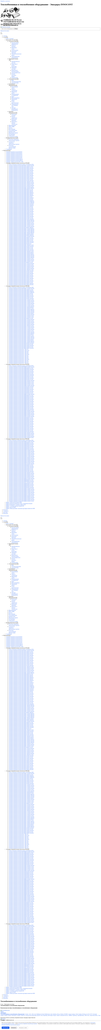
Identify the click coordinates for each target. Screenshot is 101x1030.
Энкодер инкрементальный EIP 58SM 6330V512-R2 (21, 430)
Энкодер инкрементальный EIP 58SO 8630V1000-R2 (21, 283)
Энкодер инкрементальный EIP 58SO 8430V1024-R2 (21, 281)
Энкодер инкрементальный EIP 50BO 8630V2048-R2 (21, 200)
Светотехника (15, 50)
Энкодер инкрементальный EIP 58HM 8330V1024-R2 (21, 487)
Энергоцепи (12, 135)
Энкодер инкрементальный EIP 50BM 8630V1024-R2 (21, 369)
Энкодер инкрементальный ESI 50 (14, 158)
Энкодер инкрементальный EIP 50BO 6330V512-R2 (21, 217)
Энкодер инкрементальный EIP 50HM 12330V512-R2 (21, 455)
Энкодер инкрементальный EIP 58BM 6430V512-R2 (21, 405)
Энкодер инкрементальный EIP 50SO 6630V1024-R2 (21, 175)
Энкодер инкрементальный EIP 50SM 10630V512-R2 (21, 472)
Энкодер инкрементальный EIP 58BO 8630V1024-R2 (21, 238)
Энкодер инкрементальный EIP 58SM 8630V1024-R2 (21, 419)
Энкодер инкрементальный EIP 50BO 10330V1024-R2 (21, 226)
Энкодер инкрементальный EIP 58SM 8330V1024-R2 (21, 424)
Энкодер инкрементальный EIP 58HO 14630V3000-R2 (21, 230)
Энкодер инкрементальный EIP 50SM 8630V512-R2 (21, 388)
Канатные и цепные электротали (14, 123)
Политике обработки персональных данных (11, 1024)
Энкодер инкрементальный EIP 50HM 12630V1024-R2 (21, 451)
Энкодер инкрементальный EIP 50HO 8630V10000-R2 (21, 292)
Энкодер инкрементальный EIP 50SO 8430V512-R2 (21, 169)
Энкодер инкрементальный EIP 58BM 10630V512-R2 (21, 410)
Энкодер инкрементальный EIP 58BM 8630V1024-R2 (21, 396)
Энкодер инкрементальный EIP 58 (14, 154)
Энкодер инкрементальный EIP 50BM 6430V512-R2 (21, 379)
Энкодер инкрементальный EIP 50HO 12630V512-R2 (21, 299)
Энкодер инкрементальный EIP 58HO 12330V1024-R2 (21, 327)
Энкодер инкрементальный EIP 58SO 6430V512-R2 (21, 274)
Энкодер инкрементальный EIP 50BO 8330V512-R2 (21, 210)
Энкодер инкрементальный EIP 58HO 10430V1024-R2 (21, 322)
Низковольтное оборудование (15, 43)
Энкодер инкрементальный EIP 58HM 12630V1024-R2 (21, 489)
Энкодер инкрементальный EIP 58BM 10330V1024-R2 (21, 394)
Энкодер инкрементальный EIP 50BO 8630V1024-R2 (21, 204)
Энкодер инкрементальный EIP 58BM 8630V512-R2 (21, 395)
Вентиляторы (12, 129)
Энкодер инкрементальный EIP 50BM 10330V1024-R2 (21, 367)
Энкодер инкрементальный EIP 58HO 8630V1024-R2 (21, 348)
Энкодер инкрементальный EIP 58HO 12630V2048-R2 (21, 333)
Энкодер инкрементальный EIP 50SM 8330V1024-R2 (21, 386)
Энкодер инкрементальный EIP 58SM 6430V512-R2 (21, 427)
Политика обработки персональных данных (14, 140)
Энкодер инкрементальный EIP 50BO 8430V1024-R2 (21, 209)
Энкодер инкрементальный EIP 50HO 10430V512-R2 (21, 315)
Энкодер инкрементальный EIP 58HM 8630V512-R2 (21, 480)
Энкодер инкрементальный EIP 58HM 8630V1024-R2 (21, 481)
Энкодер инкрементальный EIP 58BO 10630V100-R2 (21, 233)
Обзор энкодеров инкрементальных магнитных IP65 (21, 440)
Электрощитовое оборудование (16, 57)
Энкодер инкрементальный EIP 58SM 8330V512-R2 (21, 422)
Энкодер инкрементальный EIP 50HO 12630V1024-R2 (21, 301)
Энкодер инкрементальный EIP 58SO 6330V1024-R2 (21, 271)
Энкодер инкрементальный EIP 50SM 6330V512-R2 (21, 470)
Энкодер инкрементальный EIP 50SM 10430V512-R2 (21, 475)
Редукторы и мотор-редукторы (15, 65)
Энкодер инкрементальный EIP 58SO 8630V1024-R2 (21, 284)
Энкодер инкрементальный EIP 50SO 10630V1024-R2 (21, 183)
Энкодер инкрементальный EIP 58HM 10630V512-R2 (21, 496)
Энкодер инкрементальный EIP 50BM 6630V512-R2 (21, 376)
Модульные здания (13, 132)
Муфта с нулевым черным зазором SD (15, 506)
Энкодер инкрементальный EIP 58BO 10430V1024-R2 (21, 259)
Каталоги (5, 509)
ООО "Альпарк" (10, 38)
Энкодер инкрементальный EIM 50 (14, 160)
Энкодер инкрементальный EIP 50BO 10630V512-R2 (21, 245)
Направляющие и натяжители (15, 95)
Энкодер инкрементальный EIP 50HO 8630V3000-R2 (21, 291)
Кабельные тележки (14, 115)
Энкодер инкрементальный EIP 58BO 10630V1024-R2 (21, 256)
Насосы (10, 127)
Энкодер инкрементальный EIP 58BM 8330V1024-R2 (21, 401)
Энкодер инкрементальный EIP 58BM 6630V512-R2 (21, 402)
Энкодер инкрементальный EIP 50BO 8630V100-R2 (21, 206)
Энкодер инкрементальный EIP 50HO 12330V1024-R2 (21, 306)
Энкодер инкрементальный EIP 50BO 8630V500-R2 (21, 190)
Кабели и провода (14, 46)
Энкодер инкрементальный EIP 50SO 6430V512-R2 (21, 176)
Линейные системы (14, 68)
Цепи (13, 96)
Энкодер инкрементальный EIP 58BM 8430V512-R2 (21, 398)
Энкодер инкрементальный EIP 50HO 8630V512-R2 (21, 289)
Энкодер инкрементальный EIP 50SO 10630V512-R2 (21, 181)
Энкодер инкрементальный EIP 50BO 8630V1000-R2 (21, 205)
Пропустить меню (5, 30)
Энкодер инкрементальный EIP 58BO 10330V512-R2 (21, 261)
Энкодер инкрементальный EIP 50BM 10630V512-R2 (21, 381)
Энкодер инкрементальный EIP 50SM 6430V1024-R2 (21, 467)
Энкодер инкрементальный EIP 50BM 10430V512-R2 (21, 383)
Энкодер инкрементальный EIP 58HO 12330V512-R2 (21, 328)
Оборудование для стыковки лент (15, 105)
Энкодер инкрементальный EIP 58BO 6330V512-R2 (21, 248)
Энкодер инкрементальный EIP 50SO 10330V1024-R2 (21, 165)
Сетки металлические (15, 102)
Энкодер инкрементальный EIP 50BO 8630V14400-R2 (21, 202)
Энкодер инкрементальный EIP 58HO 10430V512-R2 (21, 323)
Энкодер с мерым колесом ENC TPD (14, 161)
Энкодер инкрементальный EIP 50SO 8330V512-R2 (21, 171)
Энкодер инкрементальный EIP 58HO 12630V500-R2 (21, 334)
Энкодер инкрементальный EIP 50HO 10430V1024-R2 (21, 314)
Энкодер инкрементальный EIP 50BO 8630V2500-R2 (21, 198)
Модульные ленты (14, 92)
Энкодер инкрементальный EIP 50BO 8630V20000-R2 (21, 201)
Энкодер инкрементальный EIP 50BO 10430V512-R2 (21, 222)
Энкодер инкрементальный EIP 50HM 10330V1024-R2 (21, 441)
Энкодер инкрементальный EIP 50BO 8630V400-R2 (21, 191)
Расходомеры (12, 134)
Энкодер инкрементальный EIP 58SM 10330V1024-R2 (21, 416)
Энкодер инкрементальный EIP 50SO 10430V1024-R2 (21, 185)
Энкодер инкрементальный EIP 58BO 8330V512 (20, 243)
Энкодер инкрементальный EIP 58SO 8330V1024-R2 (21, 278)
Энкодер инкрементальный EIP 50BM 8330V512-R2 (21, 373)
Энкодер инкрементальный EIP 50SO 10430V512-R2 (21, 184)
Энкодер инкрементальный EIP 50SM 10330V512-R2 (21, 477)
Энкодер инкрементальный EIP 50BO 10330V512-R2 (21, 225)
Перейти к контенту (5, 1)
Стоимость (5, 511)
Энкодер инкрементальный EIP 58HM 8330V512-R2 (21, 486)
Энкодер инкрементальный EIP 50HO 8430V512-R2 (21, 294)
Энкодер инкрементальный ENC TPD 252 (19, 363)
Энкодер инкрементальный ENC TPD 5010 (19, 354)
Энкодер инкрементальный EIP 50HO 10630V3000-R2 (21, 309)
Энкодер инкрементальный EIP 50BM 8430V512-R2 (21, 370)
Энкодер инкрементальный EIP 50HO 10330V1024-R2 (21, 288)
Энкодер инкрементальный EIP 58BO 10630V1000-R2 (21, 257)
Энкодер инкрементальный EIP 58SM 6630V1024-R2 (21, 426)
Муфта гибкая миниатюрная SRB (14, 502)
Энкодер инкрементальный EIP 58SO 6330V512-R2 (21, 272)
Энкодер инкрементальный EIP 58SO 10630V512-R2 (21, 269)
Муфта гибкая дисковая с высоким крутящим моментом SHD (20, 508)
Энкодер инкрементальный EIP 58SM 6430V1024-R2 (21, 429)
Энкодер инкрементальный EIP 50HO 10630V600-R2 (21, 307)
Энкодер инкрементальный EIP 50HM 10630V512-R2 (21, 457)
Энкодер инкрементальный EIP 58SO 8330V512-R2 (21, 279)
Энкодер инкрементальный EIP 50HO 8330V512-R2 (21, 297)
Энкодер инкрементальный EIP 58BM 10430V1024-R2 (21, 414)
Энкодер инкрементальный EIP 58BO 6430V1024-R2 (21, 246)
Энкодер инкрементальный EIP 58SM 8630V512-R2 (21, 417)
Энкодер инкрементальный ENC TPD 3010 (19, 359)
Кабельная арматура (14, 52)
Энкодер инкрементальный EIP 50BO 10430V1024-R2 (21, 224)
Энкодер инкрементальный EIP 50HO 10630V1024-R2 (21, 312)
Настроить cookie (23, 1027)
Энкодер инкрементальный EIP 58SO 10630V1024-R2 (21, 268)
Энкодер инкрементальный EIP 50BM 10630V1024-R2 (21, 380)
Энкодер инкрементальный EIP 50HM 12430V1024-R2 (21, 454)
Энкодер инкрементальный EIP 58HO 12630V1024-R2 (21, 332)
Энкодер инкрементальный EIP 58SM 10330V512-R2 (21, 437)
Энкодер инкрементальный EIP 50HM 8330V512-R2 (21, 447)
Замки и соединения (14, 90)
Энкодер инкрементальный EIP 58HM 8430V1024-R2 (21, 485)
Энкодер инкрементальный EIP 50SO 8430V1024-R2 (21, 170)
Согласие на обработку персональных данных (27, 1023)
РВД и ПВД (11, 126)
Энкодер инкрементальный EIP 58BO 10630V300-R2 (21, 253)
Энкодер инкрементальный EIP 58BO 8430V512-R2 (21, 240)
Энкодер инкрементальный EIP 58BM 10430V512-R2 (21, 412)
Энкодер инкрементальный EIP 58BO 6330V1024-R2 (21, 250)
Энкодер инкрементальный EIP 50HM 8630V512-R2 (21, 442)
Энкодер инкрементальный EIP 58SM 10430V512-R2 (21, 435)
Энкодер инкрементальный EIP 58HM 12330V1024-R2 (21, 494)
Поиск (16, 28)
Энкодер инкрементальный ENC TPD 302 (19, 358)
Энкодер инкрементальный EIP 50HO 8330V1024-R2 (21, 298)
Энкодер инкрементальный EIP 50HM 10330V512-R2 (21, 462)
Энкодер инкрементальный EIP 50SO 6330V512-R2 (21, 179)
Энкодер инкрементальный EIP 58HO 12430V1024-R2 (21, 329)
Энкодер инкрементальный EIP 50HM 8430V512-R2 (21, 445)
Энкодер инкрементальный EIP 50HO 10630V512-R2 (21, 308)
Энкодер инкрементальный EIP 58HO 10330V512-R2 (21, 320)
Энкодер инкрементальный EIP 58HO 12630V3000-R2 (21, 229)
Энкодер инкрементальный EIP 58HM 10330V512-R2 (21, 501)
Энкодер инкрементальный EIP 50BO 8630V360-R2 (21, 194)
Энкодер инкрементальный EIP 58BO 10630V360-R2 (21, 252)
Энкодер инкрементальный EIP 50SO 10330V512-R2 (21, 186)
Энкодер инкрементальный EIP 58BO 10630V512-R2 (21, 251)
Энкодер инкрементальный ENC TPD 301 (19, 360)
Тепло (2, 1011)
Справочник (9, 149)
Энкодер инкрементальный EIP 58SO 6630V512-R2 (21, 277)
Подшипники (15, 77)
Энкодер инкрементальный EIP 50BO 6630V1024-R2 (21, 214)
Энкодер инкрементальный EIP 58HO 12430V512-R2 (21, 330)
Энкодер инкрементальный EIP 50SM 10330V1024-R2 (21, 463)
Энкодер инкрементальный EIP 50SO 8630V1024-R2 (21, 168)
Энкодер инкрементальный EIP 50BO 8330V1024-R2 (21, 211)
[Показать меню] (1, 32)
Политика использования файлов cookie (12, 147)
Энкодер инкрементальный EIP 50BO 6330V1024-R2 (21, 219)
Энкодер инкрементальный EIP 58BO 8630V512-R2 (21, 237)
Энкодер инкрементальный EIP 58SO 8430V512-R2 (21, 282)
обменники (3, 1012)
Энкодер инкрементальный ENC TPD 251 (19, 349)
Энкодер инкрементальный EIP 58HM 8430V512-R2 (21, 483)
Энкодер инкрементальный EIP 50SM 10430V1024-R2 (21, 476)
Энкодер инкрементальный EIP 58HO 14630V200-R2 (21, 339)
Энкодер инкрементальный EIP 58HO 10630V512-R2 (21, 325)
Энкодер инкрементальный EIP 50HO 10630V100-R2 (21, 313)
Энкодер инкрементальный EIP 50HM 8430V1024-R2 (21, 446)
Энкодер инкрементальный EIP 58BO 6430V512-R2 (21, 247)
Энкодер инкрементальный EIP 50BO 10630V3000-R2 (21, 188)
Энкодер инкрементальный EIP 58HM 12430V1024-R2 (21, 492)
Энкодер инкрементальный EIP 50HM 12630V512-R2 (21, 450)
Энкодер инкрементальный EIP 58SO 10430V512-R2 (21, 267)
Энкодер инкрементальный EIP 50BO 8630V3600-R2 (21, 193)
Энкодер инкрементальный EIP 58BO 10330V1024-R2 (21, 236)
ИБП (13, 80)
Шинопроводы (12, 125)
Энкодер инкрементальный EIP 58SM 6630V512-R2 (21, 425)
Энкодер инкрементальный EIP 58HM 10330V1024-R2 (21, 478)
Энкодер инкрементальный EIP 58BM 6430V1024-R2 (21, 406)
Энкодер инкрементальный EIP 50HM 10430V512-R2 (21, 460)
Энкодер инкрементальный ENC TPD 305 (19, 356)
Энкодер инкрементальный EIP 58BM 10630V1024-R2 (21, 411)
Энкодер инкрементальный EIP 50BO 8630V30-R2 (20, 196)
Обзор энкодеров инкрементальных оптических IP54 (21, 164)
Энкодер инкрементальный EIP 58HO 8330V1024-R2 (21, 343)
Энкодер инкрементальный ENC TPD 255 (19, 361)
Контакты (5, 513)
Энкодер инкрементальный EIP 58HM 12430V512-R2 (21, 491)
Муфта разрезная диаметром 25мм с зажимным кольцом (19, 503)
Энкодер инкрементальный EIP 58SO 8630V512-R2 (21, 262)
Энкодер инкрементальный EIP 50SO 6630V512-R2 (21, 174)
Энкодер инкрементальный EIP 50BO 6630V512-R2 (21, 212)
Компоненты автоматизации (15, 71)
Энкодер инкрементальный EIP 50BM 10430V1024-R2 (21, 385)
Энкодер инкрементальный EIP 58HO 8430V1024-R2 (21, 345)
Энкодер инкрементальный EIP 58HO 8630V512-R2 (21, 318)
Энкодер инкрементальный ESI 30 (14, 155)
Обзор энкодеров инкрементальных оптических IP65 (21, 287)
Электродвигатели (16, 72)
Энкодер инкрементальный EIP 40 (14, 151)
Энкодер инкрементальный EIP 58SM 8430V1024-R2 (21, 421)
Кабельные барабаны (14, 120)
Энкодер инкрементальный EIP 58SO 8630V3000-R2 (21, 227)
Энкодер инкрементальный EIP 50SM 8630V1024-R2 (21, 389)
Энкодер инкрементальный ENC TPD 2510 (19, 350)
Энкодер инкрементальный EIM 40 (14, 159)
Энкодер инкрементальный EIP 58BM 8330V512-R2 (21, 400)
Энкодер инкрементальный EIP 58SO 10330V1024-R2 (21, 263)
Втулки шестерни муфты (14, 75)
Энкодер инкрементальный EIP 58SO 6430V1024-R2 (21, 273)
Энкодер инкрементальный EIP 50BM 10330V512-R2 (21, 384)
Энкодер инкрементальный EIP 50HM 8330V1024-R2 (21, 449)
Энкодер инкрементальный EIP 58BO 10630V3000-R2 (21, 232)
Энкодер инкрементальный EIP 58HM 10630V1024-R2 (21, 497)
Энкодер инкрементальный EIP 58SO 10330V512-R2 (21, 264)
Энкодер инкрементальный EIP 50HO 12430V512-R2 (21, 302)
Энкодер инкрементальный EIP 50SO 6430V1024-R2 (21, 178)
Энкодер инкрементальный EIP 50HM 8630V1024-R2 (21, 444)
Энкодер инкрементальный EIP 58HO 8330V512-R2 (21, 344)
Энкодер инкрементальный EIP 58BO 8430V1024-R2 (21, 241)
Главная (5, 36)
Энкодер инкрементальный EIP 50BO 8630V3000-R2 (21, 195)
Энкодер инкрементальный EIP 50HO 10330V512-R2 (21, 317)
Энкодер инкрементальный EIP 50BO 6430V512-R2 (21, 215)
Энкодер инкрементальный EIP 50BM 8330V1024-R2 (21, 374)
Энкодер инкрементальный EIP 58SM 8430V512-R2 (21, 420)
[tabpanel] (50, 1005)
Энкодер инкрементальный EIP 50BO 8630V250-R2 (21, 199)
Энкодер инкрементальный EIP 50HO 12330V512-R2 (21, 304)
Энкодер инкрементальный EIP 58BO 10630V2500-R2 (21, 255)
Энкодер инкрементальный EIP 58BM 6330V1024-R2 (21, 409)
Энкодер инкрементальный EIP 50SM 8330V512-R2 (21, 393)
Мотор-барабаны (15, 97)
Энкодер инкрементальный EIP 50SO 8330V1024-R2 (21, 173)
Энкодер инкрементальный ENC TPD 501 (19, 355)
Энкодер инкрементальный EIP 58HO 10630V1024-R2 (21, 324)
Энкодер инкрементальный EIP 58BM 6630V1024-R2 (21, 404)
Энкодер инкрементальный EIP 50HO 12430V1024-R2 (21, 303)
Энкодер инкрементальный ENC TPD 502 (19, 353)
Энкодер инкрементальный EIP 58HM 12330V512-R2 (21, 493)
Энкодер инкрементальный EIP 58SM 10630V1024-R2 (21, 433)
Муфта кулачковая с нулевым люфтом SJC (16, 504)
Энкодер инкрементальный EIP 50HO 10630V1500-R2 (21, 311)
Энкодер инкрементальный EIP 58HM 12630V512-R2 (21, 488)
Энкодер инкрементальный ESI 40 (14, 156)
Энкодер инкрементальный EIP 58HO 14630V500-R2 (21, 340)
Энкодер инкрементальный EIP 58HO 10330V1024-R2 (21, 319)
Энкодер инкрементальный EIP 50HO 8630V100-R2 (21, 293)
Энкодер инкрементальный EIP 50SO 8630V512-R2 (21, 167)
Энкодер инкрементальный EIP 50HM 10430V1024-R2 (21, 461)
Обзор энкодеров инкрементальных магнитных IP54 (21, 365)
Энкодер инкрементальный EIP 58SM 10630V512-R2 (21, 432)
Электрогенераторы (16, 81)
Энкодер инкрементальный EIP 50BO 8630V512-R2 (21, 189)
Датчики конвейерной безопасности (15, 109)
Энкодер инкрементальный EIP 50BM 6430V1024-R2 (21, 378)
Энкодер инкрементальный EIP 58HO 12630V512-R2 (21, 335)
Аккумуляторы (15, 82)
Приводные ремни (14, 100)
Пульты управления (14, 117)
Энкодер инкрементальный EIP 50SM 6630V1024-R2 (21, 466)
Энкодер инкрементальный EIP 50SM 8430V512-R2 (21, 390)
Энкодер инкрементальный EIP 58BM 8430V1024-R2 (21, 399)
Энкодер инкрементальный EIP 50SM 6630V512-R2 (21, 465)
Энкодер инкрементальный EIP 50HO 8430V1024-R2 (21, 296)
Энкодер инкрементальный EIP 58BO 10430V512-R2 (21, 258)
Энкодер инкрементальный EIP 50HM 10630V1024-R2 (21, 458)
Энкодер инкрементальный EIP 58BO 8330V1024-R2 (21, 242)
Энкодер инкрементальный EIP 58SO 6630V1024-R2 (21, 276)
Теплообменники (13, 130)
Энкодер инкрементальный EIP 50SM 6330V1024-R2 (21, 471)
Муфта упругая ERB (11, 507)
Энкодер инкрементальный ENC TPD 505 (19, 351)
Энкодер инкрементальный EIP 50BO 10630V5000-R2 (21, 220)
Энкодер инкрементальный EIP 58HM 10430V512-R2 (21, 498)
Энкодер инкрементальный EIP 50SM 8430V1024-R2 (21, 391)
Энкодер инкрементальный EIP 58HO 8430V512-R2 (21, 346)
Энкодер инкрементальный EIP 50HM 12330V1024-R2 (21, 456)
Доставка (5, 512)
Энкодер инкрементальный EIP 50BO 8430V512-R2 (21, 207)
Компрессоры (12, 131)
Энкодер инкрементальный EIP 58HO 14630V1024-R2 (21, 338)
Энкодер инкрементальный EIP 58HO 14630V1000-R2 (21, 337)
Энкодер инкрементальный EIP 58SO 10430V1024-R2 (21, 266)
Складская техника (13, 136)
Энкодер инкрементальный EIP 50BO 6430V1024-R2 (21, 216)
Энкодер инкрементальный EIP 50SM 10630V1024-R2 (21, 473)
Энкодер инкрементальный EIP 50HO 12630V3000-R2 (21, 231)
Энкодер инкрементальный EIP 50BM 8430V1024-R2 (21, 371)
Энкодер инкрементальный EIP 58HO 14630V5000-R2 (21, 342)
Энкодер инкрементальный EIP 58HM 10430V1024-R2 (21, 499)
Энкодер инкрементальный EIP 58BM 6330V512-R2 (21, 407)
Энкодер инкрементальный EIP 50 (14, 153)
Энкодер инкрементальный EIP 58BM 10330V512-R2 (21, 415)
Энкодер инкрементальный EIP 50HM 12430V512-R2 (21, 452)
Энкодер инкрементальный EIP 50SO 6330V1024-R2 (21, 180)
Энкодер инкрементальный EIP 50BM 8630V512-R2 (21, 368)
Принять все (5, 1027)
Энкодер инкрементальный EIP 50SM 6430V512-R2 (21, 468)
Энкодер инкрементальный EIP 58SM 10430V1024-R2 (21, 436)
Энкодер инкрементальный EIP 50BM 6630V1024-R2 (21, 375)
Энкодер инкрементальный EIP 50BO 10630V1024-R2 (21, 221)
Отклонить (13, 1027)
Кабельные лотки (14, 48)
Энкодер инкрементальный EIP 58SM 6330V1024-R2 (21, 431)
